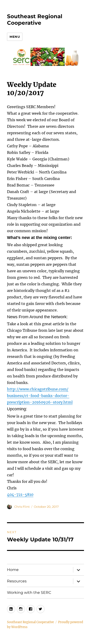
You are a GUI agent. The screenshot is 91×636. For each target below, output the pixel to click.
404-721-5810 (20, 494)
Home (13, 569)
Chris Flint (22, 506)
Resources (17, 581)
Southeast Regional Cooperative (34, 19)
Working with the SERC (29, 592)
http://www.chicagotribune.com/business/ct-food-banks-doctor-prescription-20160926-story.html (40, 395)
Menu (15, 36)
